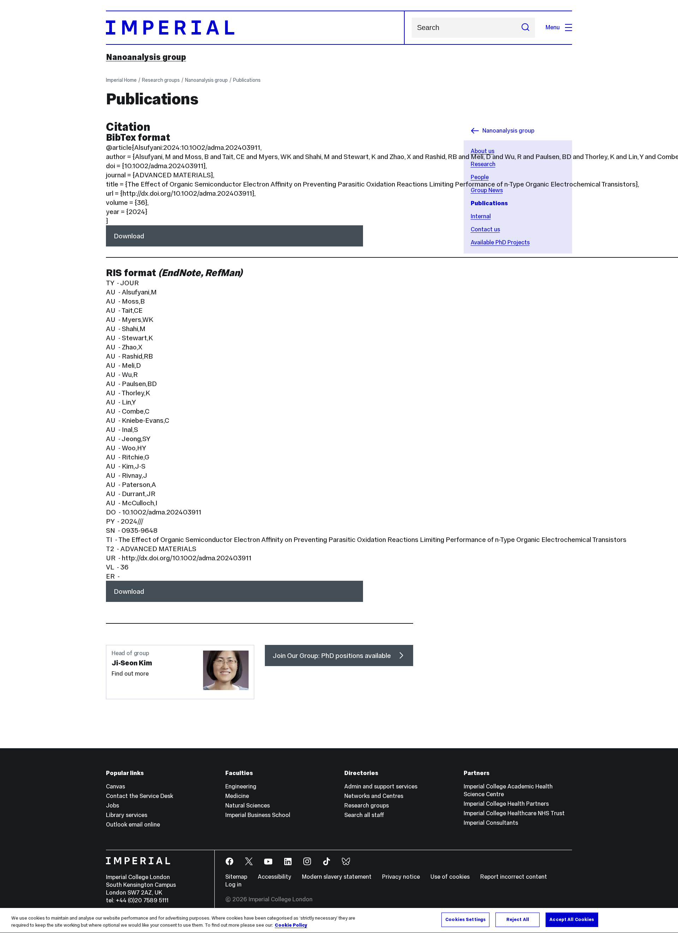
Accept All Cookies (571, 919)
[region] (339, 920)
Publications (247, 80)
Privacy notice (401, 876)
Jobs (112, 805)
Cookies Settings (465, 919)
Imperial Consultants (491, 823)
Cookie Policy (291, 925)
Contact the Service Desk (139, 796)
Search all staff (364, 815)
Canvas (115, 786)
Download (129, 236)
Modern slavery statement (336, 876)
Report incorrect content (513, 876)
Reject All (517, 919)
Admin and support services (380, 786)
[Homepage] (255, 28)
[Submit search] (525, 28)
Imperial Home (121, 80)
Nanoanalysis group (146, 57)
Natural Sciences (247, 805)
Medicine (237, 796)
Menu (553, 27)
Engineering (240, 786)
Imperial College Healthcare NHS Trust (514, 813)
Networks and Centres (373, 796)
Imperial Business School (257, 815)
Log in (233, 884)
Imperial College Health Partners (506, 803)
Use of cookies (450, 876)
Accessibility (274, 876)
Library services (126, 815)
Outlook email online (133, 824)
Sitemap (236, 876)
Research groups (161, 80)
